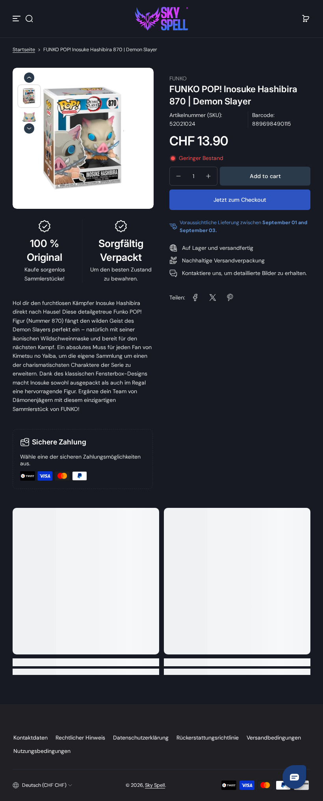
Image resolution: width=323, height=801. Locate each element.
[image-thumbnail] (29, 96)
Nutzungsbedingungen (42, 751)
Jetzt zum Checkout (239, 199)
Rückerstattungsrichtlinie (207, 737)
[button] (29, 18)
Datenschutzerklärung (141, 737)
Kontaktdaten (30, 737)
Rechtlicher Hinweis (80, 737)
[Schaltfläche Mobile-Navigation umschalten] (17, 18)
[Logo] (161, 18)
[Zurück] (29, 77)
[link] (195, 297)
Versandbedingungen (274, 737)
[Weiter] (29, 128)
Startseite (24, 49)
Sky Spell (155, 785)
